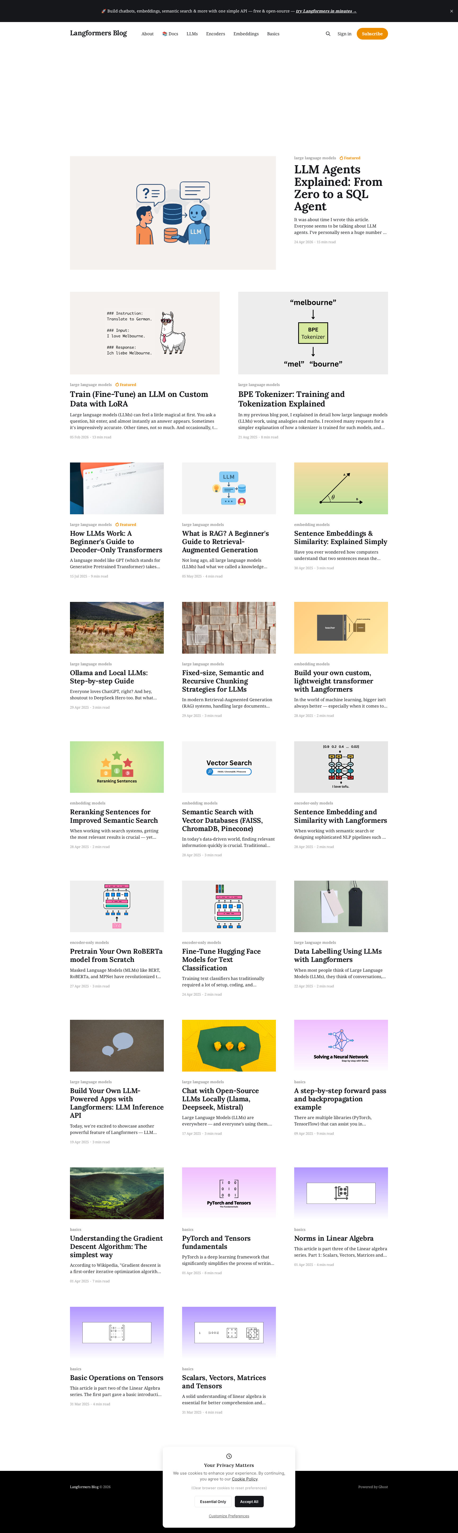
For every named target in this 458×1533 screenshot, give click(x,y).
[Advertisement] (229, 85)
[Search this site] (328, 33)
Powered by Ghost (373, 1486)
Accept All (249, 1501)
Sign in (344, 34)
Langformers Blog (98, 33)
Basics (273, 34)
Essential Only (213, 1501)
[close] (451, 11)
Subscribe (372, 34)
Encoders (215, 34)
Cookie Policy (244, 1478)
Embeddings (246, 34)
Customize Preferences (229, 1516)
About (148, 34)
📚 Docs (170, 34)
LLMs (192, 34)
